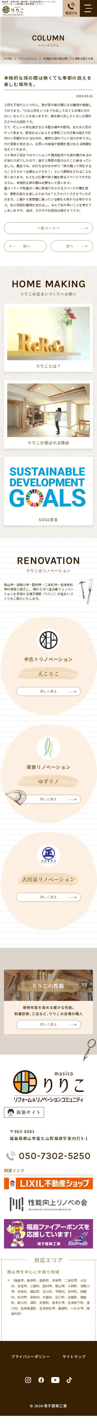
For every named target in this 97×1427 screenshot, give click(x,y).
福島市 (19, 1280)
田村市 (47, 1286)
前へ (27, 246)
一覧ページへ (48, 227)
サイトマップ (74, 1356)
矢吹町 (72, 1291)
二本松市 (71, 1280)
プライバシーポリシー (30, 1356)
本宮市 (22, 1286)
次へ (70, 246)
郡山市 (60, 1286)
